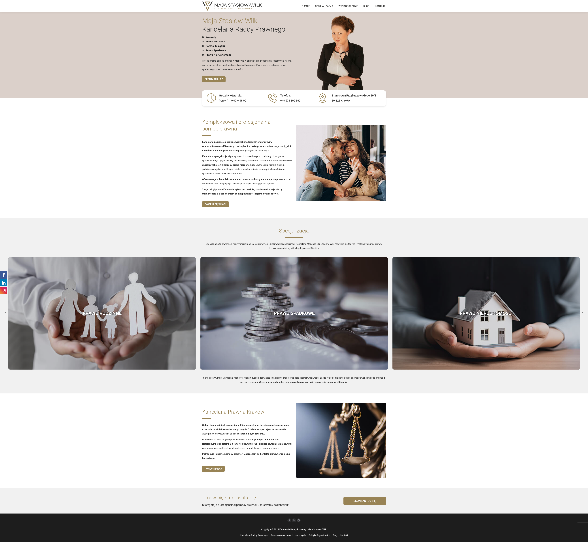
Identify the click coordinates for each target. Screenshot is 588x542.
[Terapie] (102, 313)
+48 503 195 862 (290, 100)
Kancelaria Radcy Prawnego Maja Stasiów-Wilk (302, 529)
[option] (102, 313)
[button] (5, 313)
